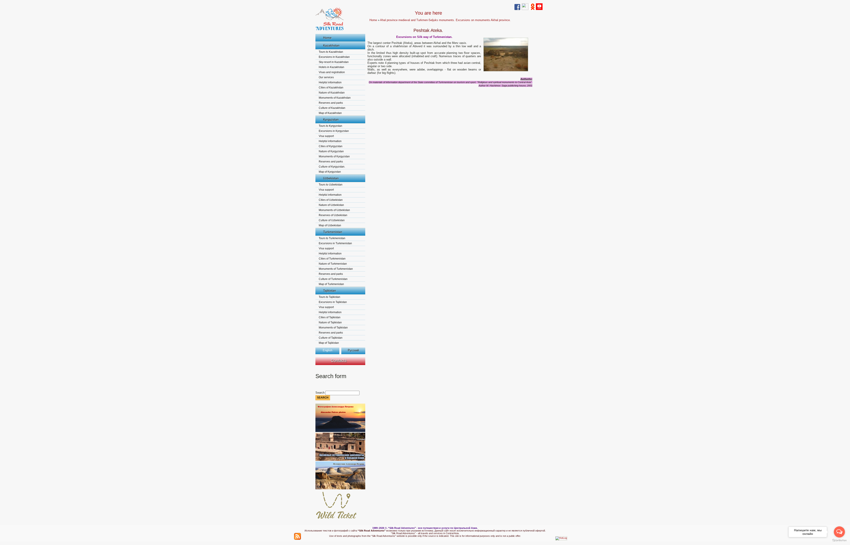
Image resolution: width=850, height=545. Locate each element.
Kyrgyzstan (331, 119)
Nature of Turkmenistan (333, 263)
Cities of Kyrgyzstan (330, 146)
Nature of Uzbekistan (331, 205)
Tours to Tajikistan (329, 297)
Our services (326, 77)
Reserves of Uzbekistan (333, 215)
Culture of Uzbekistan (332, 220)
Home (327, 37)
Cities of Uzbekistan (331, 199)
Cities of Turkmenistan (332, 258)
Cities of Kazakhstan (331, 87)
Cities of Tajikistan (329, 317)
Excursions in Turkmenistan (335, 243)
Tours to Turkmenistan (332, 238)
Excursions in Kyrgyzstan (334, 131)
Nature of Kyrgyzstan (331, 151)
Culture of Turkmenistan (333, 279)
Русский (353, 350)
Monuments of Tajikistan (333, 327)
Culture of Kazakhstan (332, 107)
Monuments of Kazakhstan (335, 97)
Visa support (326, 136)
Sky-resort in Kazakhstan (334, 62)
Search (320, 392)
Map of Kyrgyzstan (330, 171)
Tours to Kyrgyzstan (330, 125)
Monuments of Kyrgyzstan (334, 156)
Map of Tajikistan (329, 342)
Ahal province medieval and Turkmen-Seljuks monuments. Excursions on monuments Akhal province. (445, 20)
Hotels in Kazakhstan (331, 67)
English (327, 350)
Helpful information (330, 82)
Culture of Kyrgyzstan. (332, 166)
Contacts (339, 360)
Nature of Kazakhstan (332, 92)
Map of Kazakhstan (330, 113)
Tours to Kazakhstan (331, 51)
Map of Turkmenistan (331, 284)
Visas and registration (332, 72)
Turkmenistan (332, 232)
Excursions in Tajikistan (333, 302)
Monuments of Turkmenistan (336, 268)
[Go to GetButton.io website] (839, 540)
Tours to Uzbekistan (330, 184)
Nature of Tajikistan (330, 322)
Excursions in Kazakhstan (334, 57)
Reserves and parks (331, 102)
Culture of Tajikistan (330, 337)
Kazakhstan (331, 45)
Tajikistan (329, 290)
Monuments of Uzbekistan (334, 210)
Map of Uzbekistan (330, 225)
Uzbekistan (331, 178)
